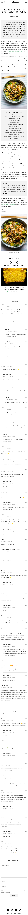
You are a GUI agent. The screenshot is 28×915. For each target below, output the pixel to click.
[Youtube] (16, 910)
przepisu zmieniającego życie (14, 51)
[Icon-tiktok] (20, 910)
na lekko (12, 16)
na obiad (16, 16)
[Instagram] (4, 2)
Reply (26, 304)
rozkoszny (15, 2)
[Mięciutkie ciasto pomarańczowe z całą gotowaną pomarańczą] (14, 277)
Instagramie (5, 204)
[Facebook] (2, 2)
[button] (26, 2)
